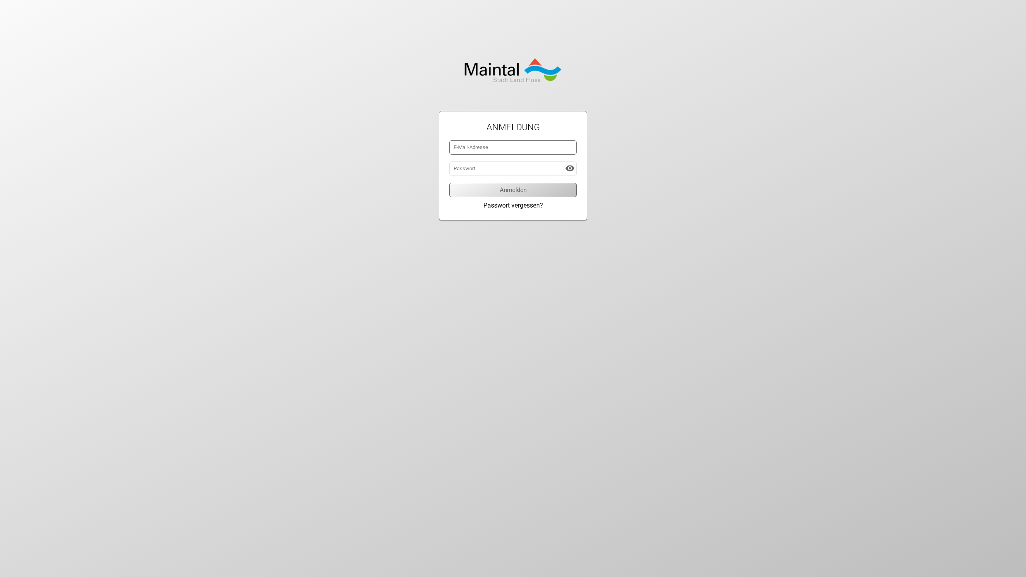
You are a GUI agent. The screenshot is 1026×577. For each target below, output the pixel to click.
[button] (570, 168)
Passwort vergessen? (513, 205)
